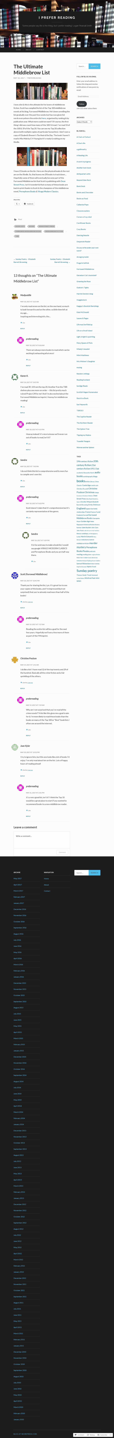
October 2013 (19, 1143)
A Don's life (81, 143)
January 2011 (19, 1346)
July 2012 (17, 1235)
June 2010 (17, 1389)
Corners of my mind (84, 217)
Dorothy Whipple (86, 502)
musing (79, 367)
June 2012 (17, 1241)
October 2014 (19, 1069)
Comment (62, 852)
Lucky (78, 537)
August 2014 (18, 1081)
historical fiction (89, 524)
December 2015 (20, 983)
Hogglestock (82, 300)
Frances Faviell (95, 512)
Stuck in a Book (82, 398)
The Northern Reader (85, 423)
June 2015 (17, 1020)
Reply (22, 328)
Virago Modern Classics (48, 191)
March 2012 (18, 1259)
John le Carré (88, 530)
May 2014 (17, 1100)
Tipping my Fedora (84, 435)
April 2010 (18, 1401)
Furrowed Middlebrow (85, 269)
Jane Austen (86, 527)
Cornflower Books (84, 223)
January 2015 (19, 1051)
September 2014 (20, 1075)
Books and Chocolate (85, 192)
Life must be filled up (84, 324)
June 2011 (17, 1315)
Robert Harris (80, 557)
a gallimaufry (82, 149)
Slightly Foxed (91, 567)
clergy (97, 492)
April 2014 (18, 1106)
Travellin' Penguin (83, 441)
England (81, 508)
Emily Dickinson (94, 505)
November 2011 (20, 1284)
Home (18, 50)
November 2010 (20, 1358)
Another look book (84, 168)
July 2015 (17, 1014)
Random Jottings (83, 374)
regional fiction (96, 554)
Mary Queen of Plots (85, 343)
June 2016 (17, 946)
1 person (30, 602)
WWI (97, 578)
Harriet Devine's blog (85, 294)
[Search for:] (89, 66)
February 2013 (19, 1192)
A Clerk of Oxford (83, 137)
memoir (91, 540)
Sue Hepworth (82, 404)
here (44, 118)
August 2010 (18, 1376)
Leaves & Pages (82, 318)
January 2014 (19, 1124)
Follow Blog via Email (86, 77)
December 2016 (20, 909)
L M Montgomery (93, 533)
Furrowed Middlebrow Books (28, 231)
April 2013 (18, 1180)
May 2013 (17, 1173)
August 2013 (18, 1155)
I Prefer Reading (57, 18)
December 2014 (20, 1057)
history (97, 524)
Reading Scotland (83, 380)
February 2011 (19, 1339)
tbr (17, 236)
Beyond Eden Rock (84, 180)
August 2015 (18, 1007)
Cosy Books (81, 229)
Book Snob (81, 186)
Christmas (90, 492)
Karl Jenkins (95, 530)
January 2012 (19, 1272)
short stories (95, 564)
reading (79, 554)
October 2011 (19, 1290)
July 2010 (17, 1382)
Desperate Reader (83, 241)
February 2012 (19, 1266)
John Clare (94, 527)
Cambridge (86, 485)
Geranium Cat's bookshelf (87, 275)
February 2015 (19, 1044)
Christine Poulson (28, 658)
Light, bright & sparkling (86, 337)
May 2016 (17, 952)
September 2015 (20, 1001)
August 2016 (18, 934)
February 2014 (19, 1118)
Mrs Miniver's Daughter (86, 361)
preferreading (34, 78)
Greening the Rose (84, 281)
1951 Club (94, 468)
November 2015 (20, 989)
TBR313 (80, 410)
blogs (95, 476)
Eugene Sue (89, 509)
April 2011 (18, 1327)
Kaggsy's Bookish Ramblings (88, 306)
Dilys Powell (89, 499)
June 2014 (17, 1094)
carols (93, 485)
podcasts (92, 551)
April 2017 (18, 885)
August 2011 (18, 1303)
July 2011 (17, 1309)
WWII (79, 581)
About (28, 50)
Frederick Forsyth (82, 515)
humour (79, 527)
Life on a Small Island (84, 330)
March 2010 (18, 1407)
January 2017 (19, 903)
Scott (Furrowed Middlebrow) (33, 574)
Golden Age (85, 521)
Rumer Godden (96, 560)
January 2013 (19, 1198)
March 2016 (18, 964)
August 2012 (18, 1229)
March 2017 (18, 891)
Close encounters (83, 211)
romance (79, 561)
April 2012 (18, 1253)
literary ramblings (82, 533)
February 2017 (19, 897)
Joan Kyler (25, 745)
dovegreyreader (83, 257)
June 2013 (17, 1167)
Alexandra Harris (88, 473)
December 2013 (20, 1130)
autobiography (88, 476)
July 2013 (17, 1161)
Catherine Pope (82, 204)
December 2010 (20, 1352)
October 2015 (19, 995)
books (31, 226)
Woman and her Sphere (85, 447)
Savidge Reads (82, 386)
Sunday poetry (87, 571)
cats (96, 485)
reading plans (87, 554)
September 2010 (20, 1370)
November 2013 (20, 1137)
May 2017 (17, 878)
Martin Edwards (87, 537)
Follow (81, 104)
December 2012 (20, 1204)
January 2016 (19, 977)
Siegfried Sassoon (81, 566)
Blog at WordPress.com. (25, 1434)
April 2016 (18, 958)
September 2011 (20, 1296)
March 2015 (18, 1038)
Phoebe (86, 551)
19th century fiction (85, 461)
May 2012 (17, 1247)
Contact (40, 50)
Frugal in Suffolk (83, 263)
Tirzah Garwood (92, 575)
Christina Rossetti (82, 489)
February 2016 (19, 971)
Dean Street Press (46, 226)
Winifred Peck (90, 578)
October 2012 (19, 1217)
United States (80, 578)
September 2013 (20, 1149)
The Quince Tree (83, 429)
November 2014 (20, 1063)
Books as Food (82, 198)
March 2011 (18, 1333)
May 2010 (17, 1395)
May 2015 (17, 1026)
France (87, 512)
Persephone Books (27, 191)
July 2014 (17, 1087)
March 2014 (18, 1112)
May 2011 (17, 1321)
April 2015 (18, 1032)
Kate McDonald (83, 312)
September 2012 (20, 1223)
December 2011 (20, 1278)
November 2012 (20, 1210)
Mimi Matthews (83, 355)
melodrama (85, 540)
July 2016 (17, 940)
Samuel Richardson (84, 564)
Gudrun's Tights (83, 287)
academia (80, 473)
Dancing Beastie (83, 235)
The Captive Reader (84, 417)
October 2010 (19, 1364)
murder (93, 543)
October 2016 (19, 921)
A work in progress (84, 162)
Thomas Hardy (82, 575)
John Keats (80, 530)
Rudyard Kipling (87, 560)
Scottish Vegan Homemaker (87, 392)
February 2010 (19, 1413)
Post (20, 219)
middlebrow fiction (54, 231)
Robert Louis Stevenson (91, 557)
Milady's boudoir (83, 349)
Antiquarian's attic (84, 174)
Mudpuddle (25, 295)
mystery (81, 547)
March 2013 (18, 1186)
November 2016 (20, 915)
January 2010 (19, 1419)
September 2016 (20, 928)
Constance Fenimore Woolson (85, 495)
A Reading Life (82, 155)
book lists (20, 226)
